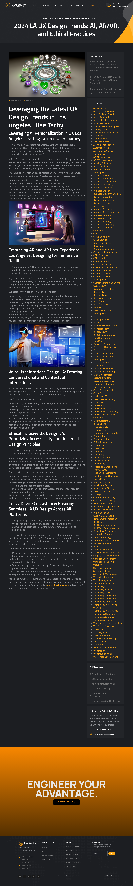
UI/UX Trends (99, 629)
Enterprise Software (103, 353)
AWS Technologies (102, 160)
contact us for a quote (58, 585)
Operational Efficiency (104, 500)
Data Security (100, 307)
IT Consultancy (100, 426)
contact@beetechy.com (105, 734)
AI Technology (100, 138)
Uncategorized (100, 632)
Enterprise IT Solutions (104, 347)
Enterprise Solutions (103, 368)
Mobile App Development (105, 485)
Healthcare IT (100, 396)
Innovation (98, 405)
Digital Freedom (101, 328)
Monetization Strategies (105, 488)
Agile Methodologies (103, 111)
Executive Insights (102, 377)
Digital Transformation (104, 334)
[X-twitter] (33, 876)
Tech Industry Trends (103, 583)
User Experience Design (105, 638)
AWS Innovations (101, 157)
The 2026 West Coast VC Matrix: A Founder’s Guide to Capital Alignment (105, 79)
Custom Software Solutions (106, 282)
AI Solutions (99, 135)
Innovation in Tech (102, 408)
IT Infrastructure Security (105, 433)
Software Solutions (102, 571)
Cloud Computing (102, 236)
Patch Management (103, 503)
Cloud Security (100, 239)
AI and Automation (102, 117)
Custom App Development (106, 267)
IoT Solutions (99, 423)
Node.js (97, 494)
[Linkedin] (29, 876)
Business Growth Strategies (107, 193)
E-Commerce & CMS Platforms (105, 700)
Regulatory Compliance (104, 531)
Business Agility (101, 175)
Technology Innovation (104, 595)
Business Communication (105, 181)
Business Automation (103, 178)
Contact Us (80, 5)
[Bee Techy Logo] (15, 5)
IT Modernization (101, 439)
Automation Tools (102, 147)
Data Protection (101, 304)
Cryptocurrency (101, 261)
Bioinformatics (100, 166)
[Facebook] (20, 876)
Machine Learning (102, 482)
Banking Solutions (102, 163)
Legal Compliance (102, 457)
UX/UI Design (99, 641)
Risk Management (102, 543)
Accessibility (99, 108)
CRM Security (100, 258)
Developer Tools (101, 319)
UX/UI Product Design (100, 688)
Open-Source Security (104, 497)
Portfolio (58, 5)
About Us (44, 847)
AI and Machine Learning (105, 120)
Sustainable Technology (105, 574)
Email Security (100, 341)
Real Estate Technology (105, 525)
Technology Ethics (102, 592)
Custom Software (101, 273)
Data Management (102, 298)
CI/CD (96, 233)
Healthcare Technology (104, 399)
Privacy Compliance (103, 509)
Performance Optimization (106, 506)
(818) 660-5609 (120, 6)
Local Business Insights (104, 472)
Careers (69, 5)
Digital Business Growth (105, 325)
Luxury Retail (99, 479)
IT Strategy (98, 454)
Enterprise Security (102, 350)
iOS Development (101, 420)
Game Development (103, 390)
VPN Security (99, 644)
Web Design (99, 650)
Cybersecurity (100, 285)
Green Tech (99, 393)
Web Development (102, 653)
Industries (98, 402)
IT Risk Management (103, 442)
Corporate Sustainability (105, 249)
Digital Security (100, 331)
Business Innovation (103, 196)
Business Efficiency (102, 187)
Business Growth (101, 190)
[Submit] (111, 853)
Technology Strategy (103, 617)
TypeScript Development (105, 626)
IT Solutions (99, 451)
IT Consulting (99, 429)
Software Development (104, 558)
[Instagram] (24, 876)
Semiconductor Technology (107, 552)
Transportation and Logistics (107, 623)
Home (40, 18)
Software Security (102, 567)
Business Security (102, 215)
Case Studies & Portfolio (48, 855)
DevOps (97, 322)
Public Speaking (101, 512)
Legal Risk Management (105, 466)
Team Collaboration (103, 577)
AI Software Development (105, 132)
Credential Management (105, 252)
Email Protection (101, 337)
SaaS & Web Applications (102, 678)
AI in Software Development (107, 126)
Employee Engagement (104, 344)
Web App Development (104, 647)
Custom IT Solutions (103, 270)
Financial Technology (103, 383)
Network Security (101, 491)
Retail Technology (102, 537)
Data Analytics (100, 295)
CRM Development (102, 255)
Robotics (97, 546)
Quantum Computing (103, 515)
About (35, 5)
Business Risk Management (106, 212)
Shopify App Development (106, 555)
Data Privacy (99, 301)
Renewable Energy (102, 534)
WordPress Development (105, 656)
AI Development (101, 123)
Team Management (102, 580)
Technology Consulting (104, 589)
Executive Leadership (104, 380)
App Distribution (101, 141)
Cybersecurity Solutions (105, 288)
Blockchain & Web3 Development (99, 695)
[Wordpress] (38, 876)
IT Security (98, 445)
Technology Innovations (105, 598)
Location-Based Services (105, 475)
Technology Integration (104, 601)
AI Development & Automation (104, 674)
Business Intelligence (103, 200)
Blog (46, 18)
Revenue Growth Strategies (107, 540)
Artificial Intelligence (103, 144)
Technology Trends (102, 620)
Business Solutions (102, 218)
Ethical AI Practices (102, 374)
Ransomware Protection (105, 518)
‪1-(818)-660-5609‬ (102, 729)
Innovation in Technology (105, 411)
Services (46, 5)
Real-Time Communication (106, 528)
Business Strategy (102, 221)
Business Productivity (103, 209)
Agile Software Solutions (105, 114)
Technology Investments (105, 610)
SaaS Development (102, 549)
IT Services (98, 448)
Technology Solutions (104, 613)
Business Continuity (103, 184)
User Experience (101, 635)
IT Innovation (99, 436)
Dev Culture (99, 316)
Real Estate (99, 521)
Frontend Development (104, 387)
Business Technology (103, 224)
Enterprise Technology (104, 371)
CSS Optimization (102, 264)
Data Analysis (100, 291)
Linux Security (100, 469)
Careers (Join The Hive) (48, 859)
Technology (99, 586)
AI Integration (100, 129)
